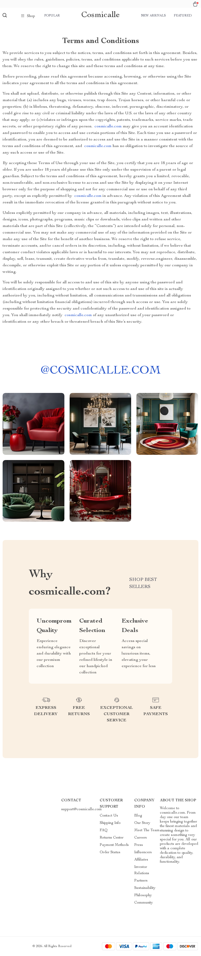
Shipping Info (110, 823)
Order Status (110, 852)
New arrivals (153, 15)
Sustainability (144, 888)
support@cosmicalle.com (81, 809)
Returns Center (112, 838)
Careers (140, 838)
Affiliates (141, 860)
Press (138, 845)
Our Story (142, 823)
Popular (52, 15)
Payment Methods (114, 845)
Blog (138, 816)
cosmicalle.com (108, 127)
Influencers (143, 852)
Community (143, 903)
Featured (183, 15)
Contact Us (109, 816)
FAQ (104, 830)
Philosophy (143, 895)
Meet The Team (147, 830)
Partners (141, 881)
